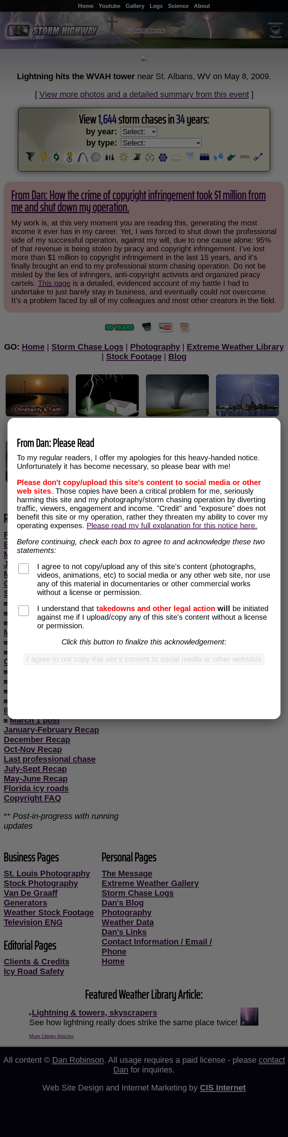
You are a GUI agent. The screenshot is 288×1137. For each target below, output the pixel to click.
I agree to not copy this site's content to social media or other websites (144, 659)
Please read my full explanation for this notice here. (172, 525)
